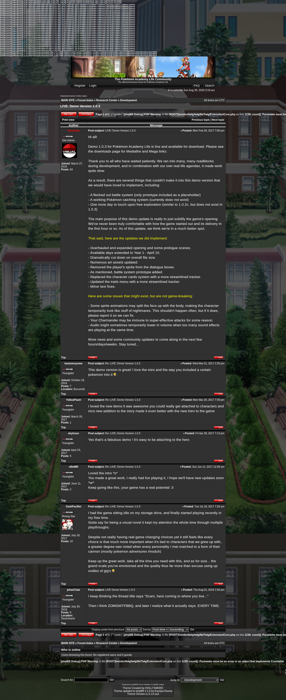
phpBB (134, 684)
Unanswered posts (67, 96)
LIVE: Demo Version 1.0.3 (80, 106)
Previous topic (201, 119)
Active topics (82, 96)
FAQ (196, 85)
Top (63, 357)
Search (209, 85)
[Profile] (93, 358)
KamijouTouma (163, 691)
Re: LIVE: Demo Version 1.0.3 (122, 363)
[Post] (181, 130)
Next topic (218, 119)
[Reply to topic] (86, 115)
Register (80, 85)
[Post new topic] (69, 115)
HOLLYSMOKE (154, 688)
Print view (68, 119)
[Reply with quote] (219, 358)
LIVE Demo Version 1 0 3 (120, 589)
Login (92, 85)
